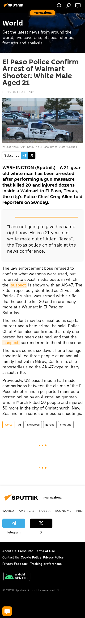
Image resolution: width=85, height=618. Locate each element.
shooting (66, 424)
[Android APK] (17, 577)
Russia (45, 510)
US (19, 424)
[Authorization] (59, 5)
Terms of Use (45, 551)
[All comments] (7, 611)
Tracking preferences (46, 564)
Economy (63, 510)
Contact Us (10, 557)
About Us (9, 551)
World (8, 424)
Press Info (25, 551)
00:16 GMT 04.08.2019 (19, 92)
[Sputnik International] (14, 7)
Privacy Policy (53, 557)
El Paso (50, 424)
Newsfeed (33, 424)
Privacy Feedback (15, 564)
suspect (18, 285)
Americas (26, 510)
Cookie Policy (31, 557)
